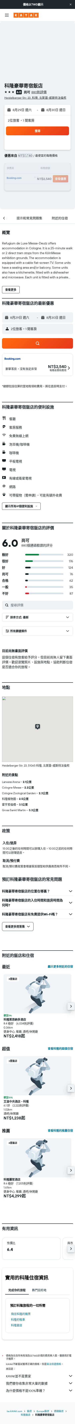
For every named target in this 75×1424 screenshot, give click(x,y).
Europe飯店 (43, 1411)
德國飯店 (59, 1411)
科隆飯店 (16, 1325)
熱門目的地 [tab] (39, 1290)
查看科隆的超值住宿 (60, 1048)
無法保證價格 (54, 1364)
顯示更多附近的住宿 (60, 966)
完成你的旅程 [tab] (17, 1290)
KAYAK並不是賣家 (18, 1376)
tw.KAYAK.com (14, 1411)
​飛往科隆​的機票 (21, 1314)
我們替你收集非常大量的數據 (27, 1383)
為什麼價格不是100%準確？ (25, 1391)
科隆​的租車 (18, 1319)
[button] (70, 4)
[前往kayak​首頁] (26, 15)
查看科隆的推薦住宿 (60, 1130)
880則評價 (39, 92)
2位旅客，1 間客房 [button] (21, 120)
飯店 (29, 1411)
